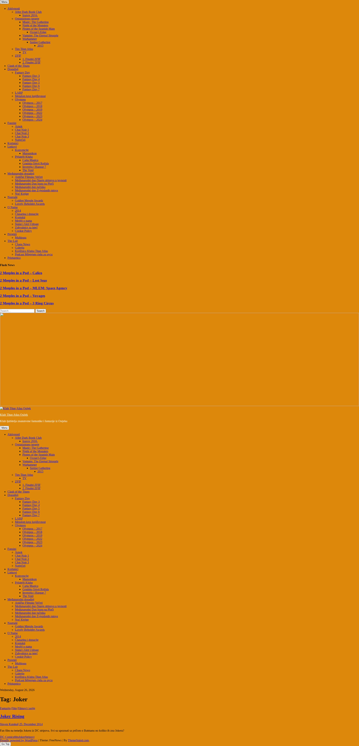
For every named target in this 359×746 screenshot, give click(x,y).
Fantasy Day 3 (31, 75)
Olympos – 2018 (32, 106)
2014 (18, 210)
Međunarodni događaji (20, 173)
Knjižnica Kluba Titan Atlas (31, 251)
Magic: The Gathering (35, 22)
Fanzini (11, 123)
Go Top (5, 744)
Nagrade (12, 197)
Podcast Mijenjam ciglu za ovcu (34, 254)
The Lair (12, 240)
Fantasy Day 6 (31, 86)
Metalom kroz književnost (30, 96)
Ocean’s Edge (38, 32)
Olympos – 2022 (32, 113)
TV (24, 52)
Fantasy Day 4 (31, 79)
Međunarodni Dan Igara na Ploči (34, 183)
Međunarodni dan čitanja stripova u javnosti (41, 180)
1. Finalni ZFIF (31, 59)
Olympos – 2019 (32, 109)
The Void (27, 170)
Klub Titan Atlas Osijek (14, 414)
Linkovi (12, 146)
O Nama (12, 207)
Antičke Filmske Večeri (29, 177)
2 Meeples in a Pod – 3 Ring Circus (27, 303)
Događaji (12, 69)
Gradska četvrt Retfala (35, 163)
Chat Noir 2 (22, 133)
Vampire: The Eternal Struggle (40, 35)
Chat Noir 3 (22, 136)
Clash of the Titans (18, 65)
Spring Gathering (40, 42)
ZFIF (18, 55)
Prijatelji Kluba (24, 156)
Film (14, 708)
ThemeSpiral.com (78, 740)
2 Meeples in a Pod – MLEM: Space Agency (33, 288)
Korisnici (12, 143)
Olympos (20, 99)
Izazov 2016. (30, 15)
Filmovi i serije (26, 708)
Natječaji (20, 139)
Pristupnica (14, 257)
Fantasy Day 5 (31, 82)
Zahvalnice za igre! (26, 227)
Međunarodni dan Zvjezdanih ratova (36, 190)
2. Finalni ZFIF (31, 62)
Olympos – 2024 (32, 119)
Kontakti (20, 217)
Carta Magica (30, 160)
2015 (40, 45)
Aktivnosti (13, 8)
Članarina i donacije (27, 214)
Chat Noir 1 (22, 129)
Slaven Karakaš (9, 724)
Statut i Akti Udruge (27, 224)
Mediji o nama (23, 220)
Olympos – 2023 (32, 116)
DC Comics (7, 737)
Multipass (20, 237)
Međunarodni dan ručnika (30, 187)
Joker (22, 737)
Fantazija (5, 708)
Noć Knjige (22, 193)
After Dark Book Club (28, 11)
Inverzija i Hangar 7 (34, 166)
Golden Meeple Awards (29, 200)
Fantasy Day (22, 72)
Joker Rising (12, 716)
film (16, 737)
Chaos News (22, 244)
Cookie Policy (23, 230)
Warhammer (29, 38)
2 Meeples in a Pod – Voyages (22, 296)
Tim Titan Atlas (24, 49)
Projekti (12, 234)
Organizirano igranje (27, 18)
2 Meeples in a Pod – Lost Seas (23, 280)
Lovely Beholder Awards (30, 203)
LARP (19, 92)
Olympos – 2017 (32, 102)
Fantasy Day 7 (31, 89)
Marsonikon (29, 153)
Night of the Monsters (35, 25)
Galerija (19, 247)
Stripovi (29, 737)
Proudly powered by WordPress (19, 740)
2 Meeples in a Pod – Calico (21, 273)
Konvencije (22, 150)
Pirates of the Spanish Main (38, 28)
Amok (18, 126)
